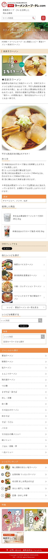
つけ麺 (5, 386)
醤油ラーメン (7, 356)
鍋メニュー (6, 440)
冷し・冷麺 (6, 398)
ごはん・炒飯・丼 (9, 446)
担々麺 (5, 404)
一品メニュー (7, 452)
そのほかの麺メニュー (11, 434)
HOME (4, 42)
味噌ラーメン (7, 362)
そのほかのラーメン (10, 410)
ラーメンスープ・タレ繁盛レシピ (23, 42)
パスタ (5, 428)
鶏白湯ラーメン (8, 380)
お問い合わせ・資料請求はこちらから (26, 550)
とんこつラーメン (9, 374)
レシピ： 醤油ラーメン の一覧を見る (23, 307)
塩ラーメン (6, 368)
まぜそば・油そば (9, 392)
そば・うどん (7, 422)
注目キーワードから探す (13, 342)
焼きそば (5, 416)
